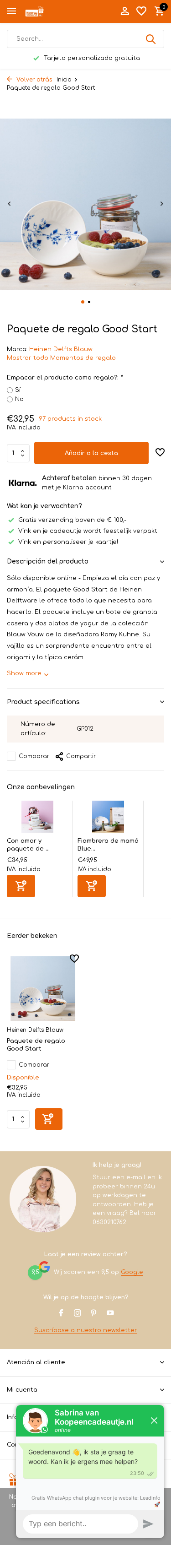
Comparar (34, 756)
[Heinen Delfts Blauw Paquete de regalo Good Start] (43, 988)
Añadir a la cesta (91, 453)
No (19, 399)
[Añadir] (21, 886)
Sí (18, 390)
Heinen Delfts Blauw (61, 349)
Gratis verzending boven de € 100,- (72, 520)
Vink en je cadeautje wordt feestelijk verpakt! (88, 531)
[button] (82, 302)
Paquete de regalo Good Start (36, 1045)
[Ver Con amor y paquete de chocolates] (37, 819)
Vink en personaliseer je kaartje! (68, 542)
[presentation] (9, 203)
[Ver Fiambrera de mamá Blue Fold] (108, 819)
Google (132, 1272)
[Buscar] (151, 38)
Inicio (64, 79)
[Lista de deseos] (141, 11)
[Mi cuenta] (124, 11)
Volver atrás (33, 79)
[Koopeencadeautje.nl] (48, 11)
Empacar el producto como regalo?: (64, 377)
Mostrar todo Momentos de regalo (61, 358)
